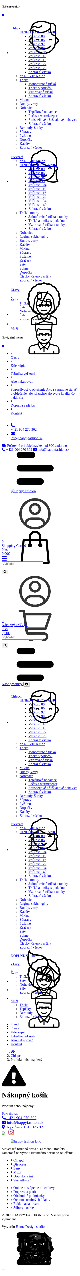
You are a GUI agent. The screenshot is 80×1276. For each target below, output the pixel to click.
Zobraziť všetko (39, 72)
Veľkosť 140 (37, 205)
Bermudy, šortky (31, 127)
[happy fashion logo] (26, 1141)
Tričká (24, 303)
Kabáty (25, 143)
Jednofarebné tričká (42, 84)
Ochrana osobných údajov (31, 1200)
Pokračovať (10, 1113)
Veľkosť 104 (37, 52)
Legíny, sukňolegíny (34, 236)
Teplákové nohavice (42, 112)
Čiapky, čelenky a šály (35, 276)
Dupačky (26, 139)
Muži (16, 1172)
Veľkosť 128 (37, 68)
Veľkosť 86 (36, 40)
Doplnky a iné (22, 1176)
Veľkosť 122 (37, 64)
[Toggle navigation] (26, 684)
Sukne (24, 268)
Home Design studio (30, 1226)
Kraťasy (25, 260)
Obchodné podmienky (28, 1196)
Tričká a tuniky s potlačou (46, 220)
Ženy (16, 1168)
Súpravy (25, 131)
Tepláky (25, 1009)
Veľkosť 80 (36, 36)
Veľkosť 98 (36, 48)
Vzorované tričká (40, 92)
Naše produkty (12, 684)
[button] (44, 25)
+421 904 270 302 (19, 449)
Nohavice (26, 232)
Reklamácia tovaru (26, 1204)
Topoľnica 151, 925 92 (24, 1127)
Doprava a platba (24, 1192)
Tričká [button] (24, 80)
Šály (23, 315)
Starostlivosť (21, 1180)
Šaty (23, 264)
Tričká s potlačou (40, 88)
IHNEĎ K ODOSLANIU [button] (38, 32)
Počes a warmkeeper (42, 116)
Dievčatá (19, 1164)
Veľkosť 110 (37, 56)
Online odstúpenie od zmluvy (33, 1188)
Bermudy (26, 1013)
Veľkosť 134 (37, 201)
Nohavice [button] (26, 108)
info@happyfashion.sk (53, 449)
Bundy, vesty (29, 104)
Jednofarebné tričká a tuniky (48, 217)
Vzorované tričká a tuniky (46, 224)
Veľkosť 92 (36, 44)
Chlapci (16, 1055)
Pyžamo (25, 135)
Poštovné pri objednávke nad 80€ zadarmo (36, 445)
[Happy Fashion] (23, 491)
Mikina (25, 100)
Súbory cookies (23, 1207)
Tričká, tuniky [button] (29, 213)
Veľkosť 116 (37, 60)
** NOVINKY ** (32, 76)
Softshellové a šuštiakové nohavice (52, 120)
